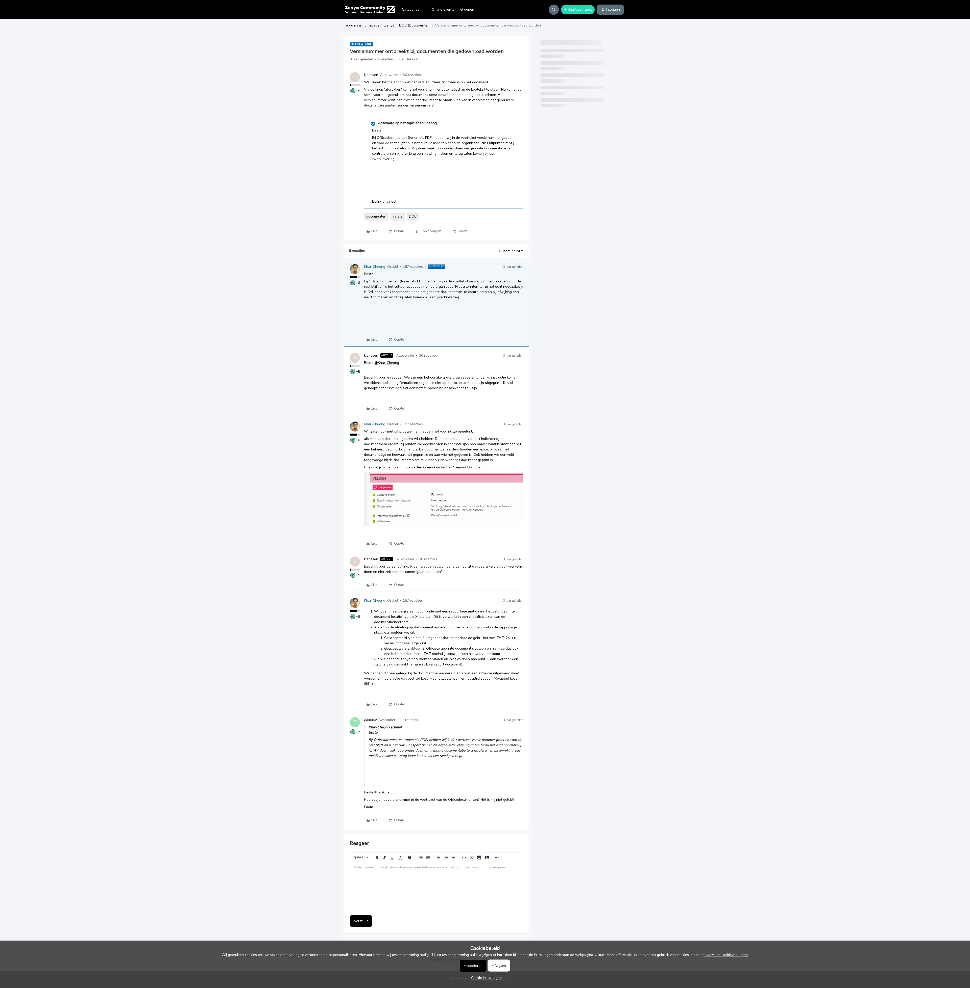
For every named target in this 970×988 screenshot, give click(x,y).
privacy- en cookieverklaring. (725, 954)
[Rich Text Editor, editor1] (436, 887)
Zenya (389, 25)
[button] (578, 10)
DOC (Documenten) (414, 25)
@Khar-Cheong (386, 362)
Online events (443, 9)
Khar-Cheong (374, 266)
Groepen (467, 9)
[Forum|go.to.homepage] (370, 10)
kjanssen (371, 74)
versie (397, 216)
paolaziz (370, 719)
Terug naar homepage (361, 25)
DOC (413, 216)
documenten (376, 216)
